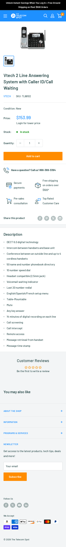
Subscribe (15, 476)
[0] (59, 16)
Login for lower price (28, 123)
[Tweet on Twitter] (53, 218)
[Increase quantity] (39, 143)
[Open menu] (5, 16)
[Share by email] (60, 218)
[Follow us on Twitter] (12, 505)
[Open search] (46, 16)
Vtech (7, 96)
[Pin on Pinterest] (46, 218)
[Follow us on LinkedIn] (26, 505)
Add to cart (33, 156)
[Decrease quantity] (20, 143)
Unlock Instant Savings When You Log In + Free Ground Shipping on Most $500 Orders (33, 4)
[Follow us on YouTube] (19, 505)
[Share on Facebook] (39, 218)
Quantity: (9, 143)
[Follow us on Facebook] (6, 505)
